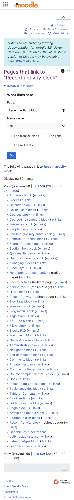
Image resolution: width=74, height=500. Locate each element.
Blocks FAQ (18, 330)
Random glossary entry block (31, 234)
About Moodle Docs (16, 486)
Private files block (22, 364)
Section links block (23, 248)
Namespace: (16, 118)
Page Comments (57, 29)
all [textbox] (11, 126)
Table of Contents (22, 393)
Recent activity (20, 282)
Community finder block (27, 369)
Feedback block (21, 446)
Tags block (17, 316)
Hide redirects (23, 145)
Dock (13, 379)
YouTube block (20, 321)
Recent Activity (20, 297)
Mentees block (20, 306)
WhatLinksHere (27, 61)
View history (60, 33)
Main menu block (22, 335)
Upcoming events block (27, 258)
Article (34, 29)
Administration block (24, 345)
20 (49, 186)
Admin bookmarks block (27, 413)
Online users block (23, 210)
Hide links (54, 136)
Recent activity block (20, 85)
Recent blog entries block (28, 384)
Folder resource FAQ (24, 403)
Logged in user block (25, 418)
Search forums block (24, 244)
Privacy (8, 480)
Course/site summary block (29, 219)
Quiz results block (22, 253)
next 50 (38, 186)
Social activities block (25, 388)
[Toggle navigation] (4, 5)
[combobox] (37, 110)
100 (62, 186)
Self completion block (25, 355)
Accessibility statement (18, 497)
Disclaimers (11, 491)
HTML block (18, 292)
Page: (11, 102)
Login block (18, 408)
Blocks (14, 200)
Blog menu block (22, 311)
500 (15, 191)
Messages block (21, 224)
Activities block (21, 195)
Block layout (19, 268)
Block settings (20, 398)
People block (19, 229)
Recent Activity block (25, 422)
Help (67, 70)
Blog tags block (21, 301)
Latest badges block (24, 441)
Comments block (22, 359)
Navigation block (22, 350)
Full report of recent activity (30, 272)
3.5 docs (59, 25)
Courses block (20, 214)
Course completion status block (33, 374)
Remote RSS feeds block (27, 239)
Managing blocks (22, 263)
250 (6, 191)
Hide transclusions (26, 136)
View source (36, 33)
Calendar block (20, 205)
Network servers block (26, 340)
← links (39, 195)
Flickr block (18, 325)
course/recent (20, 287)
